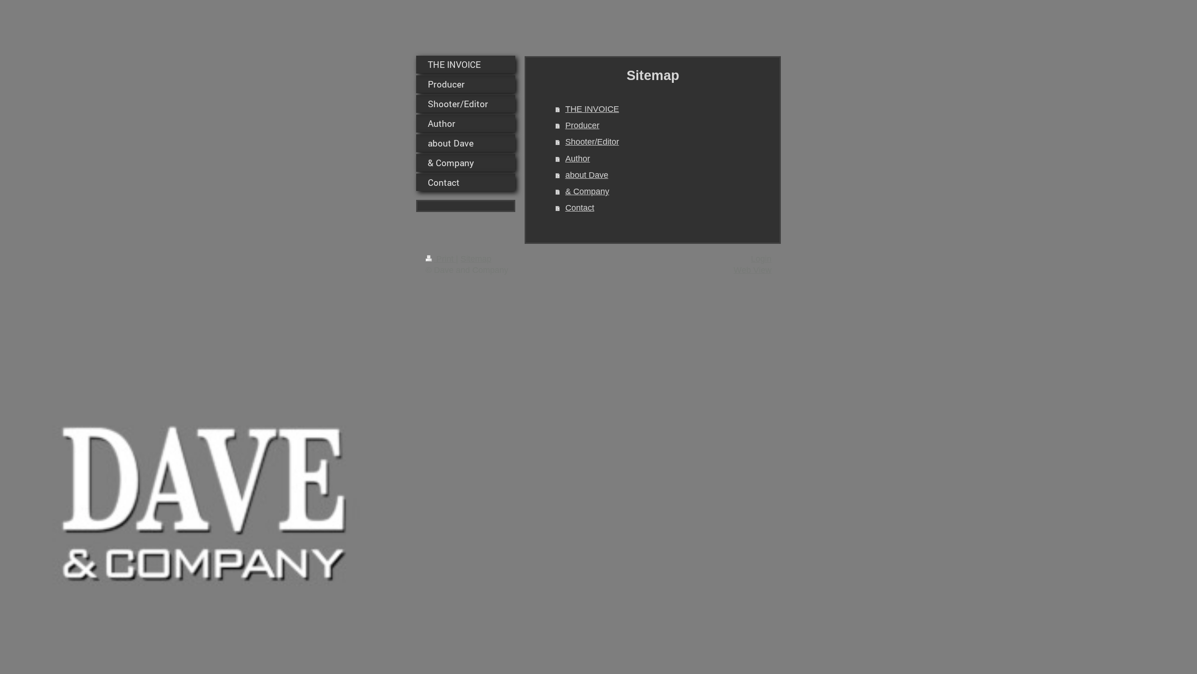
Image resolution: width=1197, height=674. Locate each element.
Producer (582, 125)
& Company (587, 191)
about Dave (586, 175)
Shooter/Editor (592, 142)
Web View (753, 270)
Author (577, 158)
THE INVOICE (592, 109)
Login (761, 259)
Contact (579, 207)
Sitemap (476, 259)
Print (445, 259)
